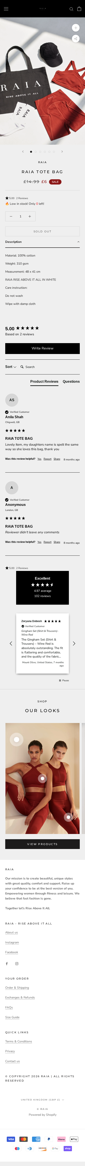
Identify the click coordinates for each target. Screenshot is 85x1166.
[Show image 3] (40, 152)
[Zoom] (76, 28)
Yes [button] (39, 459)
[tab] (44, 382)
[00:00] (42, 81)
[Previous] (23, 152)
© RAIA (42, 1109)
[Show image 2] (36, 152)
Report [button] (47, 459)
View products (42, 844)
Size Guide (12, 1017)
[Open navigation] (6, 8)
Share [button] (57, 459)
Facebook (11, 952)
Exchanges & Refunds (20, 997)
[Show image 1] (31, 152)
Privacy (10, 1051)
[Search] (71, 9)
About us (11, 932)
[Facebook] (6, 963)
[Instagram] (16, 963)
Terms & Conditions (18, 1041)
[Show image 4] (45, 152)
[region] (42, 643)
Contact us (12, 1061)
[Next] (62, 152)
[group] (42, 328)
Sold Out (42, 231)
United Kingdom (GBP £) (40, 1099)
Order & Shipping (17, 988)
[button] (42, 198)
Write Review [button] (42, 348)
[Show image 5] (49, 152)
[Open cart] (79, 9)
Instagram (12, 942)
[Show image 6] (54, 152)
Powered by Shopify (42, 1115)
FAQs (9, 1007)
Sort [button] (9, 367)
